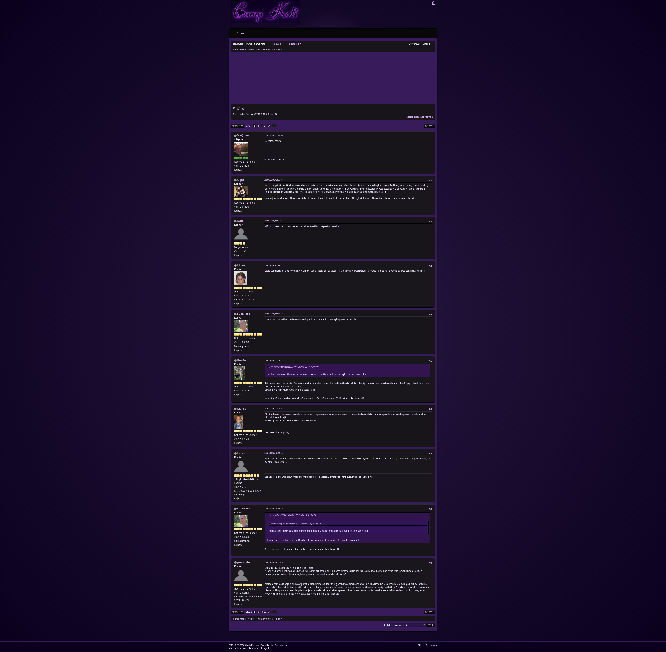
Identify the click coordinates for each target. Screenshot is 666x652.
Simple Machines (252, 645)
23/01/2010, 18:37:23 (273, 508)
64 (269, 125)
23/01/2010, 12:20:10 (273, 453)
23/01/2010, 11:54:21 (273, 360)
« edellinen (412, 116)
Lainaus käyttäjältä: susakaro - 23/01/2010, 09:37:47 (294, 366)
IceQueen (243, 135)
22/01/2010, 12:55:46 (273, 179)
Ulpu (240, 180)
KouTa (241, 360)
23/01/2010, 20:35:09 (273, 562)
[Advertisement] (333, 78)
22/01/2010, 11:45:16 (273, 135)
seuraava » (426, 116)
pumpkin (243, 562)
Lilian (241, 265)
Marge (241, 409)
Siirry (386, 624)
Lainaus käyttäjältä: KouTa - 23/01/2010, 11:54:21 (292, 515)
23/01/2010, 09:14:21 (273, 265)
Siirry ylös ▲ (431, 645)
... (265, 125)
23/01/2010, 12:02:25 (273, 408)
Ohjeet (421, 645)
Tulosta (429, 126)
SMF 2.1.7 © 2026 (236, 645)
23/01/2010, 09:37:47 (273, 313)
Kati (240, 221)
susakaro (243, 314)
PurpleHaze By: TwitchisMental (274, 645)
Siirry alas (237, 126)
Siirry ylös (237, 612)
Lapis (241, 453)
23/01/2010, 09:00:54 (273, 220)
